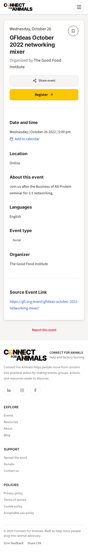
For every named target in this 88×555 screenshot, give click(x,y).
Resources (11, 422)
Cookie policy (13, 506)
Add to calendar (27, 139)
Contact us (11, 471)
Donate (9, 464)
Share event (46, 80)
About (8, 428)
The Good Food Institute (29, 263)
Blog (7, 435)
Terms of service (15, 500)
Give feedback (13, 543)
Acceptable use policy (19, 513)
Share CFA (34, 543)
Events (8, 415)
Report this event (44, 330)
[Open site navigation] (79, 7)
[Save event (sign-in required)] (73, 31)
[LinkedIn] (9, 390)
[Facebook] (35, 390)
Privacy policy (13, 493)
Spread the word (15, 457)
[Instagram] (22, 390)
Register (41, 94)
